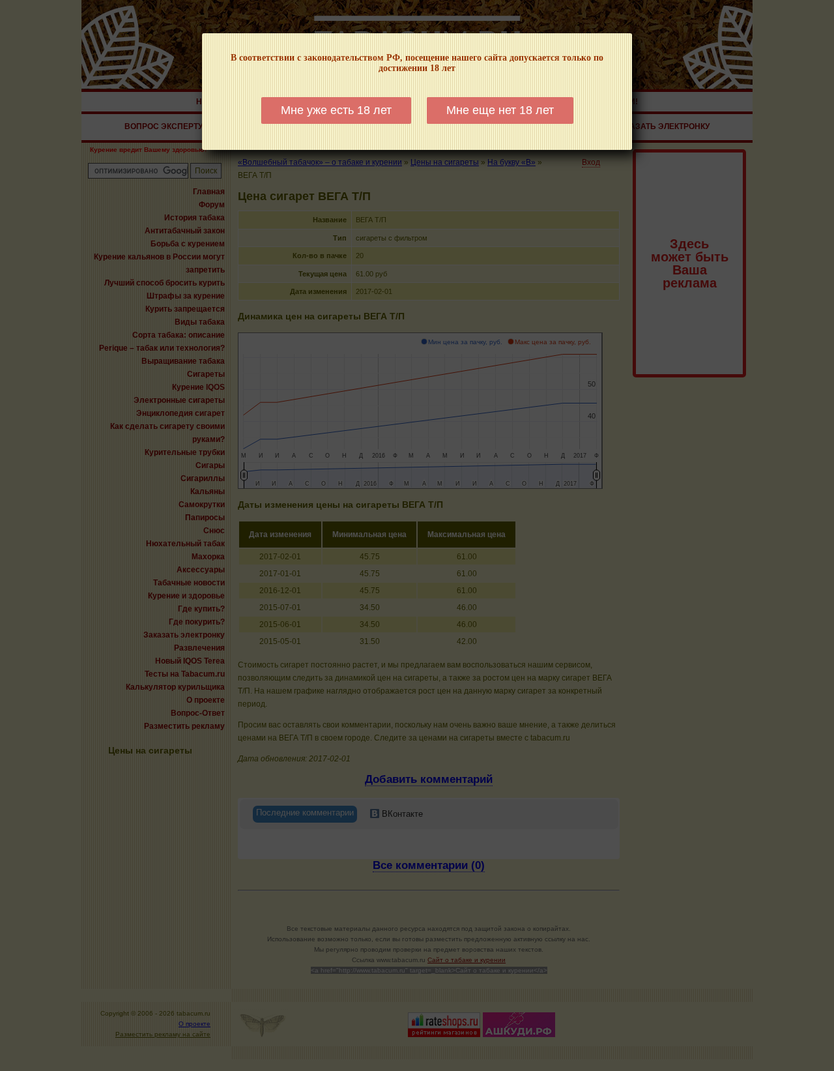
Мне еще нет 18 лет (500, 110)
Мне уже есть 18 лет (336, 110)
